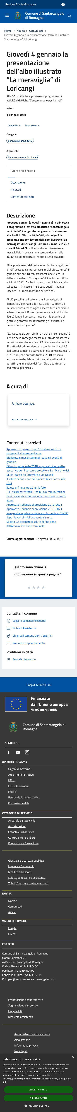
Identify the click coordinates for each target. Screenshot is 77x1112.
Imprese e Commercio (21, 866)
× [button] (73, 1057)
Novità (21, 30)
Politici (12, 792)
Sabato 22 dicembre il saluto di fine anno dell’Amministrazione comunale (31, 524)
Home (7, 30)
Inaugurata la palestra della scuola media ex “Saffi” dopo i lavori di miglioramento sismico (37, 515)
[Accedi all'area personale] (63, 4)
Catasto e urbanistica (21, 832)
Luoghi (12, 928)
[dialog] (38, 1083)
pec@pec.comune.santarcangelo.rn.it (31, 979)
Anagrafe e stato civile (21, 820)
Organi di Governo (19, 769)
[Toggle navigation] (7, 15)
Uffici (11, 780)
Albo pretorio (22, 1040)
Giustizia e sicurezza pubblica (26, 860)
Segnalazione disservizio (23, 1005)
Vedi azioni (31, 125)
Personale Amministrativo (24, 797)
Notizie (12, 901)
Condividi (13, 125)
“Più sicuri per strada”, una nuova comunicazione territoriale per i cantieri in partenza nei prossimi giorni (36, 496)
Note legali (20, 1051)
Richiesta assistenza (20, 1017)
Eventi (12, 934)
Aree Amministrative (21, 774)
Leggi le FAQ (15, 1011)
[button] (38, 1106)
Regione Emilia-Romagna (20, 4)
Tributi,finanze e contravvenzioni (28, 883)
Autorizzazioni (17, 826)
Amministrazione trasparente (32, 1034)
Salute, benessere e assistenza (26, 877)
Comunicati (36, 30)
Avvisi (12, 912)
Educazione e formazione (23, 843)
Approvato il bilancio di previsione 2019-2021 (34, 504)
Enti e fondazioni (18, 786)
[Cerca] (69, 16)
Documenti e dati (18, 803)
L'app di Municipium (38, 685)
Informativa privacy (26, 1045)
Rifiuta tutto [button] (38, 1098)
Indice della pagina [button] (23, 171)
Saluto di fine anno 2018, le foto (26, 487)
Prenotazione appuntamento (25, 1000)
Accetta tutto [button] (38, 1089)
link (4, 1082)
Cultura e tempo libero (21, 837)
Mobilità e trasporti (20, 872)
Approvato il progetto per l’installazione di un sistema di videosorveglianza (33, 451)
